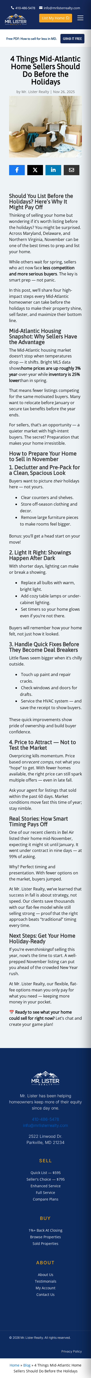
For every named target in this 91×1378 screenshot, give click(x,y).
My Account (45, 1287)
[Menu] (80, 18)
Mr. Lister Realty (35, 91)
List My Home (53, 18)
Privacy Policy (71, 1351)
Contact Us (45, 1294)
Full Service (45, 1192)
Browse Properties (45, 1236)
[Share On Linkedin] (53, 170)
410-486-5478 (25, 8)
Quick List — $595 (46, 1172)
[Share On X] (35, 170)
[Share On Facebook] (17, 170)
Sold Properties (45, 1243)
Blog (27, 1365)
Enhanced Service (46, 1185)
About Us (45, 1274)
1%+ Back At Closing (45, 1230)
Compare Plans (45, 1199)
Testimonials (45, 1281)
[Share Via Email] (71, 170)
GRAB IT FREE (72, 38)
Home (14, 1365)
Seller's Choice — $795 (46, 1179)
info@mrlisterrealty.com (62, 8)
